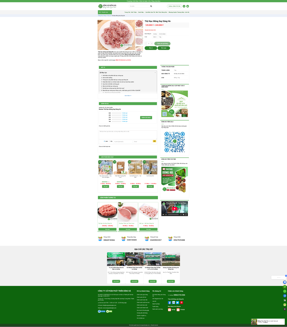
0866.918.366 (179, 295)
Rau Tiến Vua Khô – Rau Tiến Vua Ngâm (106, 176)
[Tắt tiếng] (183, 214)
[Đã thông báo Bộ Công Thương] (101, 311)
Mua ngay (106, 186)
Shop (105, 15)
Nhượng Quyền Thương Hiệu (176, 12)
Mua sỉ (151, 48)
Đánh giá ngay (146, 117)
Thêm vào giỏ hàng (162, 43)
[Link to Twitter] (177, 302)
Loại (146, 36)
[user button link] (184, 6)
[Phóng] (99, 48)
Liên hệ (154, 301)
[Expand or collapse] (155, 72)
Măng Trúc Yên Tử (263, 321)
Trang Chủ (127, 12)
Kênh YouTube (156, 304)
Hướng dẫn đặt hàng (142, 313)
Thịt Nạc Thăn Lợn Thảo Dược (126, 223)
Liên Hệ (187, 12)
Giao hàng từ (148, 33)
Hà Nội (175, 73)
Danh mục (141, 12)
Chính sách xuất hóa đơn (143, 302)
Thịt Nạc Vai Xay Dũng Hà (105, 223)
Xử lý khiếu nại (140, 318)
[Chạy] (163, 214)
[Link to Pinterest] (181, 302)
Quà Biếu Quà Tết (150, 12)
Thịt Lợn (109, 15)
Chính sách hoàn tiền (142, 300)
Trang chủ (100, 15)
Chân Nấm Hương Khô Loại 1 (120, 176)
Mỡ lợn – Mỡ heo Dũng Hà (146, 223)
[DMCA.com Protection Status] (109, 311)
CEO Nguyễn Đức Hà (157, 298)
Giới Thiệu (134, 12)
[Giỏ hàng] (187, 6)
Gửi (154, 141)
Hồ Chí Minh (181, 73)
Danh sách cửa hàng (157, 309)
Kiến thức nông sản (161, 12)
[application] (174, 208)
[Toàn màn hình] (186, 214)
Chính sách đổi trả (141, 297)
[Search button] (151, 6)
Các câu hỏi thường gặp (143, 310)
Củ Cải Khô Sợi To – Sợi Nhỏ (135, 176)
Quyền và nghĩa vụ (141, 315)
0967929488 (179, 240)
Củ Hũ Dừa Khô (150, 176)
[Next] (133, 35)
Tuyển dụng (155, 306)
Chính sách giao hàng (142, 294)
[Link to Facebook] (169, 302)
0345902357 (156, 240)
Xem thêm (127, 95)
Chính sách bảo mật (142, 305)
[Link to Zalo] (173, 302)
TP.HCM (182, 309)
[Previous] (99, 35)
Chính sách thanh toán (142, 307)
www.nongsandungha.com (109, 308)
